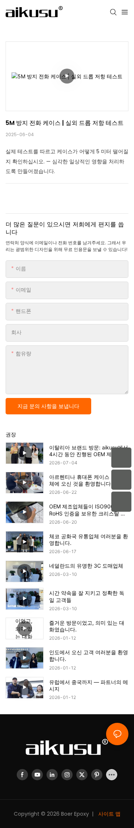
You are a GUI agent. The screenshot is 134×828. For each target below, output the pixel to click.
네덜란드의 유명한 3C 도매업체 (86, 565)
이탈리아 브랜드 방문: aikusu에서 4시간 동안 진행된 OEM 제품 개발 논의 (88, 451)
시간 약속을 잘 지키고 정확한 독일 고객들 (86, 596)
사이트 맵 (109, 814)
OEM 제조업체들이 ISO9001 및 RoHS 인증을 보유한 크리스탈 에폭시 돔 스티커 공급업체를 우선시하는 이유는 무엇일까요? (88, 510)
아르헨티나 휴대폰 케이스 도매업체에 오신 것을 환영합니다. (88, 480)
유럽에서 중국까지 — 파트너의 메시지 (88, 685)
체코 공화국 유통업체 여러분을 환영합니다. (88, 539)
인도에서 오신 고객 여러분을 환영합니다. (88, 655)
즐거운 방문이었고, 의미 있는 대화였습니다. (86, 626)
